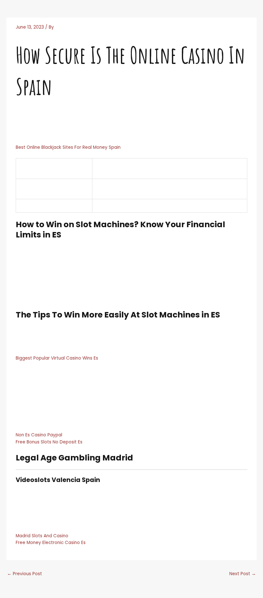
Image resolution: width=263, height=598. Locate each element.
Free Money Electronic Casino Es (51, 543)
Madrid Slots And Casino (42, 536)
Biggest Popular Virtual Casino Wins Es (57, 358)
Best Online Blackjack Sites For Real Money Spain (68, 147)
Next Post (242, 574)
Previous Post (24, 574)
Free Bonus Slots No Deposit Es (49, 442)
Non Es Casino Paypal (39, 435)
